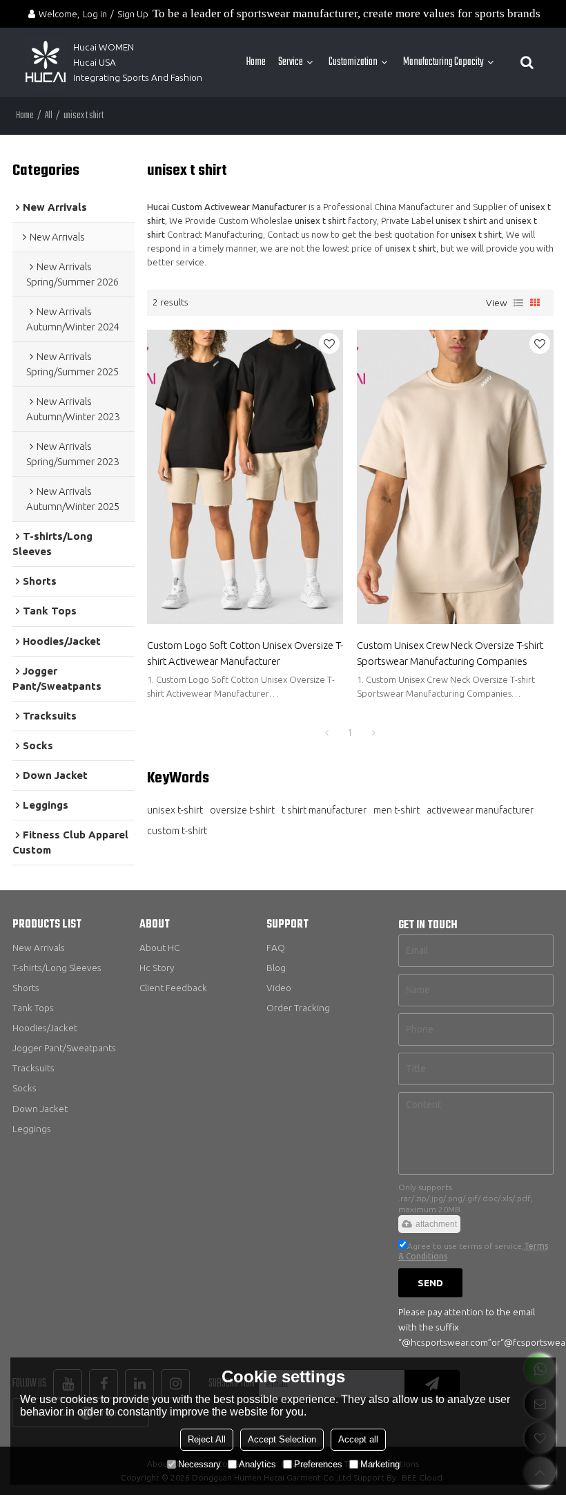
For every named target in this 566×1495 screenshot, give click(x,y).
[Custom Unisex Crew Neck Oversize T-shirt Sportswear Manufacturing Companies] (455, 477)
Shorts (25, 987)
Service (290, 62)
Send (430, 1282)
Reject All (207, 1439)
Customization (353, 62)
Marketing (380, 1464)
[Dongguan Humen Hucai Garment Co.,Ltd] (45, 62)
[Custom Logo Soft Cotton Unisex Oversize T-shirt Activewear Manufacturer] (245, 477)
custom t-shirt (177, 830)
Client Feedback (173, 987)
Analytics (257, 1464)
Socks (24, 1087)
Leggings (31, 1128)
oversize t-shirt (242, 810)
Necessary (199, 1464)
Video (278, 987)
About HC (159, 947)
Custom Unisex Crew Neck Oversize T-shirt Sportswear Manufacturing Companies (450, 652)
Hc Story (156, 967)
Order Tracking (298, 1007)
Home (256, 62)
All (48, 116)
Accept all (358, 1439)
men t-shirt (396, 810)
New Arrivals (38, 947)
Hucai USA (94, 62)
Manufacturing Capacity (443, 62)
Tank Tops (33, 1007)
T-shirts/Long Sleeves (56, 967)
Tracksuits (33, 1067)
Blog (276, 967)
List (518, 303)
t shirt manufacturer (324, 810)
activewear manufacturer (480, 810)
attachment (436, 1224)
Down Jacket (40, 1108)
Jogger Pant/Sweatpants (64, 1047)
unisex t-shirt (175, 810)
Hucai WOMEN (104, 47)
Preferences (318, 1464)
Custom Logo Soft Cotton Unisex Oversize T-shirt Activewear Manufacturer (245, 652)
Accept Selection (282, 1439)
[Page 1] (326, 732)
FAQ (275, 947)
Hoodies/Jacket (44, 1027)
